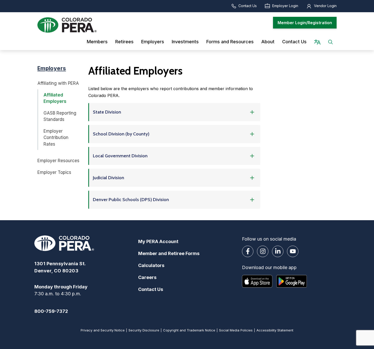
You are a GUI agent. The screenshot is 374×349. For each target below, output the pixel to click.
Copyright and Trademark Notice (189, 330)
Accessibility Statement (274, 330)
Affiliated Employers (55, 98)
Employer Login (285, 6)
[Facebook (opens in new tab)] (247, 251)
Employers (152, 41)
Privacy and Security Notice (103, 330)
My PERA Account (158, 241)
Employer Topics (54, 172)
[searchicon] (330, 41)
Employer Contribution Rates (56, 138)
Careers (147, 277)
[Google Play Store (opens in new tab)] (291, 281)
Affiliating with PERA (58, 83)
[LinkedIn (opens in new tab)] (277, 251)
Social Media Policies (236, 330)
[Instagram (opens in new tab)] (262, 251)
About (268, 41)
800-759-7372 (51, 311)
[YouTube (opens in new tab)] (292, 251)
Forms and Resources (230, 41)
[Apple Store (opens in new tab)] (257, 281)
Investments (185, 41)
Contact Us (247, 6)
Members (97, 41)
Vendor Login (325, 6)
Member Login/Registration (305, 22)
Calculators (151, 265)
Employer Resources (58, 160)
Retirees (124, 41)
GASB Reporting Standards (60, 116)
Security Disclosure (143, 330)
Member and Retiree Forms (168, 253)
